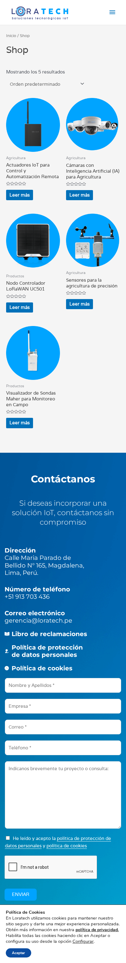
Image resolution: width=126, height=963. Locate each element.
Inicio (11, 35)
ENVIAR (20, 894)
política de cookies (66, 846)
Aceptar (18, 952)
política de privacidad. (97, 930)
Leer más (19, 195)
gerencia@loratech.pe (38, 620)
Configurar (83, 941)
